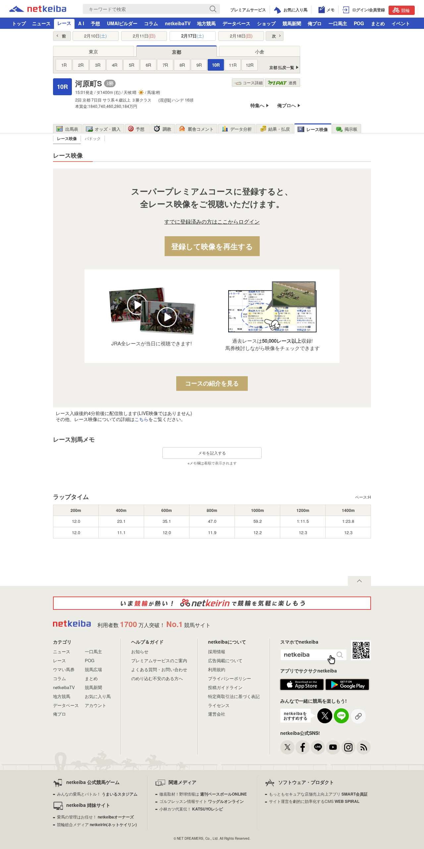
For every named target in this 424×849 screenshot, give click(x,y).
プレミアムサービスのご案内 (159, 660)
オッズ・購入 (108, 129)
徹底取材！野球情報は (203, 794)
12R (249, 65)
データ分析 (241, 129)
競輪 (405, 10)
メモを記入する (212, 453)
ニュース (41, 23)
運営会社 (216, 714)
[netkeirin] (212, 603)
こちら (141, 419)
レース (64, 23)
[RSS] (363, 747)
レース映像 (317, 129)
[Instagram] (348, 747)
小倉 (259, 51)
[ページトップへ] (359, 581)
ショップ (266, 23)
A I (81, 23)
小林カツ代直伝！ (191, 809)
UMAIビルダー (122, 23)
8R (182, 65)
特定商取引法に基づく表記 (234, 696)
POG (359, 23)
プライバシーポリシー (229, 678)
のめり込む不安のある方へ (157, 678)
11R (233, 65)
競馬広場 (93, 669)
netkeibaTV (177, 23)
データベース (236, 23)
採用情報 (216, 651)
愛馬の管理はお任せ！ (95, 816)
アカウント (95, 705)
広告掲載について (225, 660)
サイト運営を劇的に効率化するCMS (314, 801)
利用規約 (216, 669)
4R (114, 65)
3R (97, 65)
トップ (19, 23)
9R (199, 65)
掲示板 (350, 129)
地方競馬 (206, 23)
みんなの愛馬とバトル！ (97, 794)
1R (64, 65)
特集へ (257, 105)
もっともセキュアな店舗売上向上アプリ (318, 794)
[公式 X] (287, 747)
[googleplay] (347, 688)
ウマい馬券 (64, 669)
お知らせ (139, 651)
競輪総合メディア (97, 824)
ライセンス (219, 705)
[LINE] (318, 747)
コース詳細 (253, 82)
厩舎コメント (201, 129)
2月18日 (241, 36)
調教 (167, 129)
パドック (93, 138)
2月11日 (144, 36)
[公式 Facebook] (302, 747)
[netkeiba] (37, 10)
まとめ (378, 23)
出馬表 (71, 129)
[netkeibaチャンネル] (333, 747)
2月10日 (95, 36)
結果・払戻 (279, 129)
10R (216, 65)
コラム (151, 23)
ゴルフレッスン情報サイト (201, 801)
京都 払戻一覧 (281, 67)
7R (165, 65)
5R (131, 65)
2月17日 (192, 36)
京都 (176, 51)
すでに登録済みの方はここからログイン (212, 221)
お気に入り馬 (98, 696)
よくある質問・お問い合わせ (159, 669)
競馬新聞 (292, 23)
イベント (401, 23)
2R (80, 65)
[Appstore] (302, 688)
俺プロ (315, 23)
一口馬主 (338, 23)
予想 (95, 23)
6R (148, 65)
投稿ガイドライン (225, 687)
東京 (93, 51)
